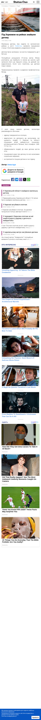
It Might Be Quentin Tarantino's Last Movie (19, 387)
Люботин (18, 46)
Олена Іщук (11, 165)
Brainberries (20, 275)
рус (6, 2)
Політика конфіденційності (9, 716)
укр (2, 2)
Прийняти (35, 717)
